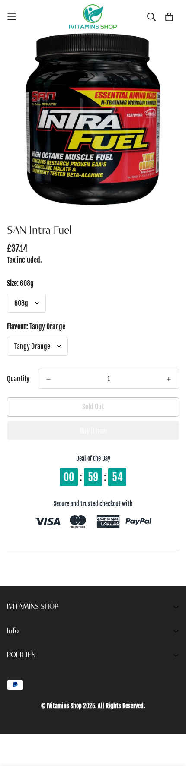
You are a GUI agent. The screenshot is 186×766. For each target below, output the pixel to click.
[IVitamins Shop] (93, 16)
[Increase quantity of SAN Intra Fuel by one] (169, 379)
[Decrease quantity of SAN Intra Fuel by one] (48, 379)
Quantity (18, 378)
